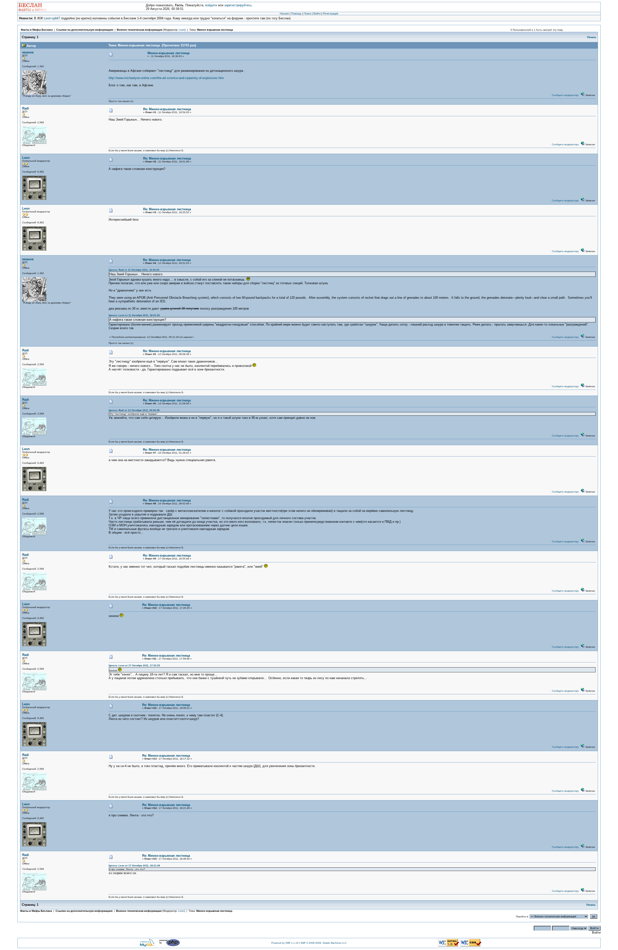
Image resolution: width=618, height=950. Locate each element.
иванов (28, 52)
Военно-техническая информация (139, 29)
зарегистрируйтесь (238, 5)
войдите (211, 5)
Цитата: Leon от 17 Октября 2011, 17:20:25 (134, 665)
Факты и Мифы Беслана (37, 29)
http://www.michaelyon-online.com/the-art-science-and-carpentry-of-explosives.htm (166, 78)
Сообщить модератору (565, 95)
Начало (284, 13)
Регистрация (330, 13)
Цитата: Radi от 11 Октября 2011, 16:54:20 (134, 269)
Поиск (307, 13)
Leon (182, 29)
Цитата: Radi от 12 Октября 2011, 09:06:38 (134, 410)
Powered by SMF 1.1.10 (284, 943)
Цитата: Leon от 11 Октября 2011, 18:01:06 (134, 315)
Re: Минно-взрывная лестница (167, 109)
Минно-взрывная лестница (215, 29)
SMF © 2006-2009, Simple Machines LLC (324, 943)
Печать (591, 37)
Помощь (296, 13)
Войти (317, 13)
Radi (25, 108)
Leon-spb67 (52, 18)
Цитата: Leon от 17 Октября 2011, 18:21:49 (134, 865)
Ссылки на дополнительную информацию (84, 29)
